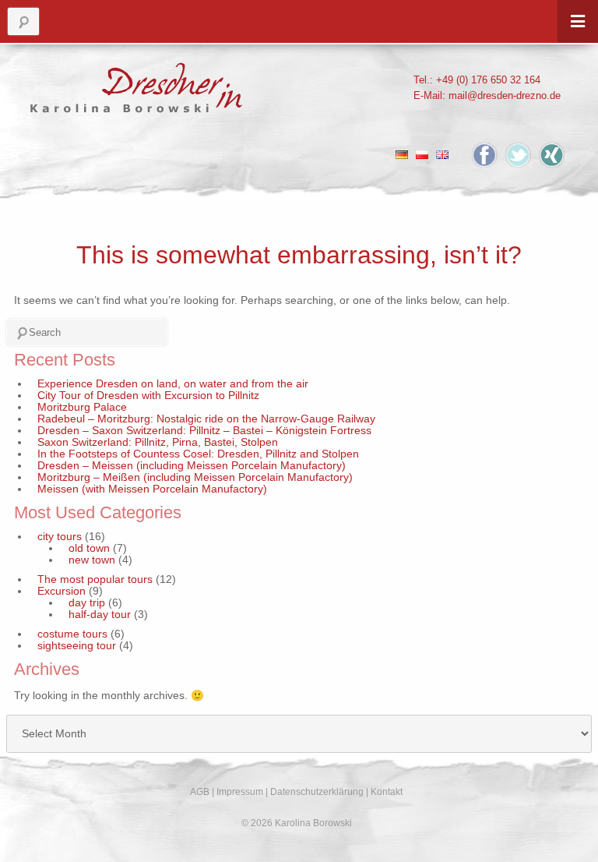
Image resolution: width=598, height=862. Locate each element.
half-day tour (100, 614)
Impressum (239, 791)
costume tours (72, 634)
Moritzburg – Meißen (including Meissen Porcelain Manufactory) (195, 477)
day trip (87, 603)
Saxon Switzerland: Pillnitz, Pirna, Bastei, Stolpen (157, 442)
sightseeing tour (76, 646)
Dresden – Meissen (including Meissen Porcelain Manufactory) (191, 466)
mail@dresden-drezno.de (504, 95)
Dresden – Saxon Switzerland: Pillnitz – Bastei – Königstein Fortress (204, 430)
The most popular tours (95, 579)
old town (89, 548)
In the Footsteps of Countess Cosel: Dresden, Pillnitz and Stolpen (198, 454)
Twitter (518, 155)
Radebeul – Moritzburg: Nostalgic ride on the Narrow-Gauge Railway (206, 419)
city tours (59, 536)
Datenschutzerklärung (317, 791)
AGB (199, 791)
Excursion (61, 591)
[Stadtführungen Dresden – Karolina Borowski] (137, 83)
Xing (552, 155)
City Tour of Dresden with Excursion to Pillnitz (148, 395)
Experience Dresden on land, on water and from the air (172, 384)
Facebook (485, 155)
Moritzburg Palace (82, 407)
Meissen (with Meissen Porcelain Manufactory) (152, 489)
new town (92, 560)
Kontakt (387, 791)
